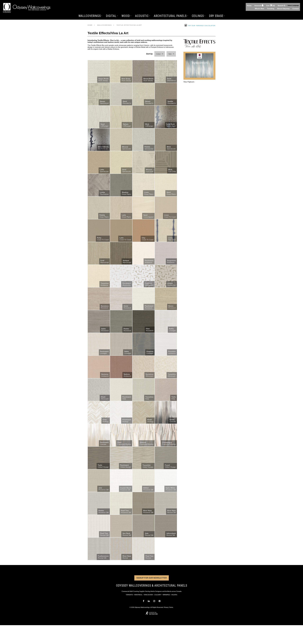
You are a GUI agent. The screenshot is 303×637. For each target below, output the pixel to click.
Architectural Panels (170, 16)
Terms (171, 607)
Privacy (166, 607)
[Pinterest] (159, 601)
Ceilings (198, 16)
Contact (295, 8)
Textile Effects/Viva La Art (129, 25)
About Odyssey (283, 8)
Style (170, 54)
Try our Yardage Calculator (201, 25)
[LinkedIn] (149, 601)
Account (258, 6)
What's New (259, 8)
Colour (158, 54)
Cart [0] (270, 6)
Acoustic (142, 16)
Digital (111, 16)
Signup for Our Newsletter (151, 578)
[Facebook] (143, 601)
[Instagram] (154, 601)
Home (249, 6)
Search (281, 6)
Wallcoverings (89, 16)
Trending (270, 8)
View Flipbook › (189, 82)
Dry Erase (216, 16)
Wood (126, 16)
